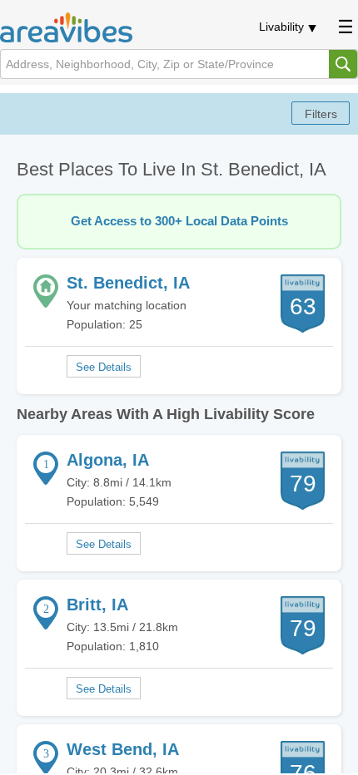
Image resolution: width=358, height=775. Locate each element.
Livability (281, 26)
